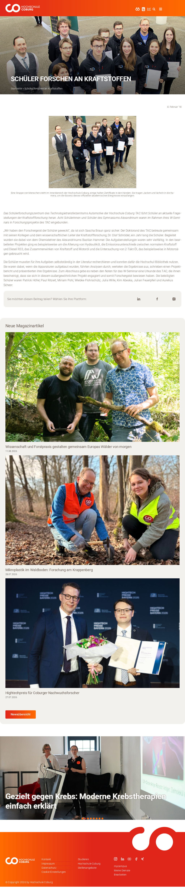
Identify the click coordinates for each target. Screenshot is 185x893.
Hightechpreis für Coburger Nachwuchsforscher (42, 693)
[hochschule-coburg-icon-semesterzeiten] (143, 8)
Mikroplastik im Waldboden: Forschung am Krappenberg (49, 570)
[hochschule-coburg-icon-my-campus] (137, 8)
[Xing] (174, 299)
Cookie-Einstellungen (54, 871)
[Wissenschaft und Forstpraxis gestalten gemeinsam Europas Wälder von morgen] (92, 387)
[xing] (142, 859)
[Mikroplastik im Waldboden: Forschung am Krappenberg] (92, 510)
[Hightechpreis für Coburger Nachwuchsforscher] (92, 633)
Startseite (16, 88)
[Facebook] (157, 299)
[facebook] (136, 859)
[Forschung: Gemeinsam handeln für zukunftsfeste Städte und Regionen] (92, 778)
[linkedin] (122, 859)
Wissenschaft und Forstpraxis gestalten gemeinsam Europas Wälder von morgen (68, 447)
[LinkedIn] (138, 299)
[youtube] (129, 859)
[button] (82, 818)
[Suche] (154, 9)
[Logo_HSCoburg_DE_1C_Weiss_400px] (22, 5)
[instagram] (115, 859)
